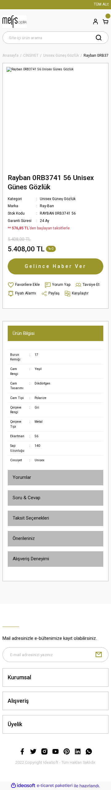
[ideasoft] (23, 785)
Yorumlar (22, 477)
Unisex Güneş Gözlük (58, 199)
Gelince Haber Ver (55, 266)
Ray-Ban (47, 206)
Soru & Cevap (26, 497)
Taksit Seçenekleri (31, 518)
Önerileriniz (24, 538)
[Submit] (99, 654)
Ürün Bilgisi (24, 333)
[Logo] (14, 21)
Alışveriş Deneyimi (31, 559)
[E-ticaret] (55, 785)
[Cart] (105, 21)
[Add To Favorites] (24, 285)
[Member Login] (95, 21)
